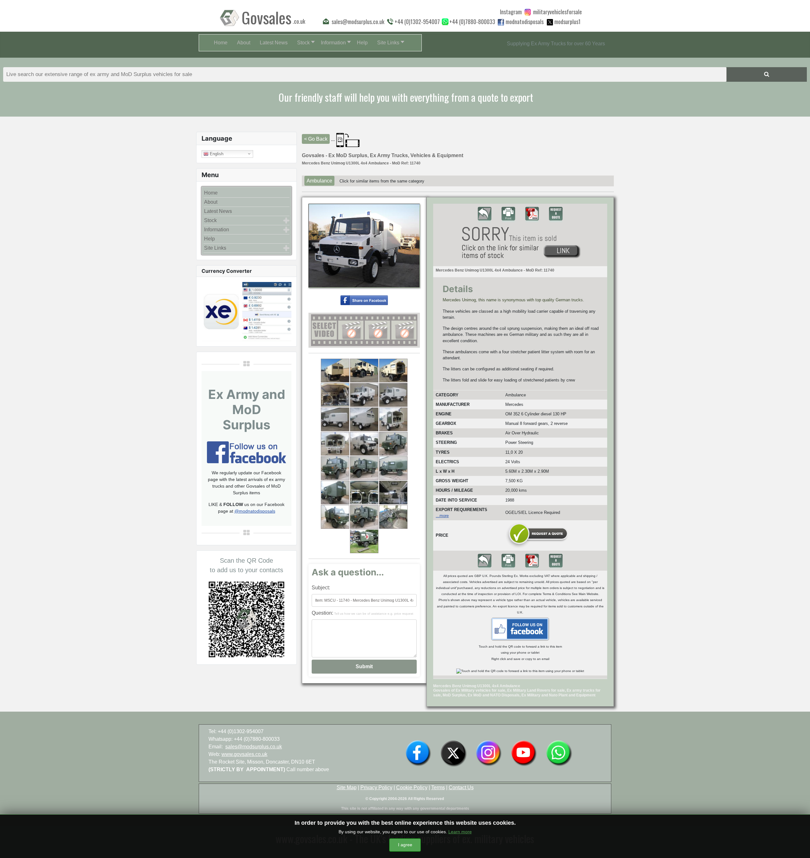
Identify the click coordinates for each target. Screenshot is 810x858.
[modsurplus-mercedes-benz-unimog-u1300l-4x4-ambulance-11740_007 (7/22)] (335, 419)
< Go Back (315, 139)
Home (211, 192)
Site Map (347, 787)
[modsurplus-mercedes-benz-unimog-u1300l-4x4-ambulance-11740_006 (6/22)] (393, 395)
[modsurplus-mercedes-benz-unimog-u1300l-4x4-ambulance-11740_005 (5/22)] (364, 395)
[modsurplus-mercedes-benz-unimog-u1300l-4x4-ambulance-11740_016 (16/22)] (335, 492)
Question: (362, 613)
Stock (210, 220)
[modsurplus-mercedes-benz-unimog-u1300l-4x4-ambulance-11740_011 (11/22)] (364, 444)
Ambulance (319, 180)
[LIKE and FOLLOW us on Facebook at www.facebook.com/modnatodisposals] (418, 752)
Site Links (215, 248)
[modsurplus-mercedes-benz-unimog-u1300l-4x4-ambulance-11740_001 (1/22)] (335, 370)
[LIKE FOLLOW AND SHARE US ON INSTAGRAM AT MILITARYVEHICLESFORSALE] (557, 12)
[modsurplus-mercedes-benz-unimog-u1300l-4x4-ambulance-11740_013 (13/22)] (335, 468)
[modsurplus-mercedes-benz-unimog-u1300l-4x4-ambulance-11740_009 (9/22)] (393, 419)
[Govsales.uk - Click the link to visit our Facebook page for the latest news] (520, 628)
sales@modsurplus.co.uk (253, 746)
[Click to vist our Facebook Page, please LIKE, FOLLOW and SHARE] (246, 451)
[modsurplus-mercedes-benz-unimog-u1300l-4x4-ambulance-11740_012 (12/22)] (393, 444)
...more (442, 515)
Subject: (321, 587)
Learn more (460, 831)
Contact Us (461, 787)
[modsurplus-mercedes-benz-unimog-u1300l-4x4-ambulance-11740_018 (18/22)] (393, 492)
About (210, 202)
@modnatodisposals (254, 511)
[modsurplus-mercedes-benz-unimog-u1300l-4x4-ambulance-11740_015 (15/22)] (393, 468)
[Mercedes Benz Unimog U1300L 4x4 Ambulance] (364, 300)
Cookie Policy (411, 787)
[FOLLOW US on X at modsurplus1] (567, 21)
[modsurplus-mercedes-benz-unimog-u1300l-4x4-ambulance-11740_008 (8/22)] (364, 419)
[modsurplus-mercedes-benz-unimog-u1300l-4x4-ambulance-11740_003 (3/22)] (393, 370)
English (216, 153)
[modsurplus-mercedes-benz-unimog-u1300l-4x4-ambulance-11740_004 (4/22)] (335, 395)
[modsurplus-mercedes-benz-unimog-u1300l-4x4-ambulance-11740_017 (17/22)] (364, 492)
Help (209, 238)
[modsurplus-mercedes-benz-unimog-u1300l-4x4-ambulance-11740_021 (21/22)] (393, 517)
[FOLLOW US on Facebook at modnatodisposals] (500, 22)
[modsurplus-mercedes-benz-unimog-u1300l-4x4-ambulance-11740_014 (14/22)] (364, 468)
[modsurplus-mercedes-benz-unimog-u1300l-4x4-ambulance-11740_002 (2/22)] (364, 370)
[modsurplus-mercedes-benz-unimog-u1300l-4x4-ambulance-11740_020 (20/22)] (364, 517)
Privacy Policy (376, 787)
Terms (438, 787)
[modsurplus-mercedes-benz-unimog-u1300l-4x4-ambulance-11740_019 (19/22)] (335, 517)
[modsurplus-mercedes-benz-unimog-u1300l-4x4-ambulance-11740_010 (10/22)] (335, 444)
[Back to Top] (799, 846)
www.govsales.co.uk (244, 754)
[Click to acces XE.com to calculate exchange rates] (246, 311)
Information (216, 229)
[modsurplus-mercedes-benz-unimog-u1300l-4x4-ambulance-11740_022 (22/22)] (364, 541)
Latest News (218, 211)
